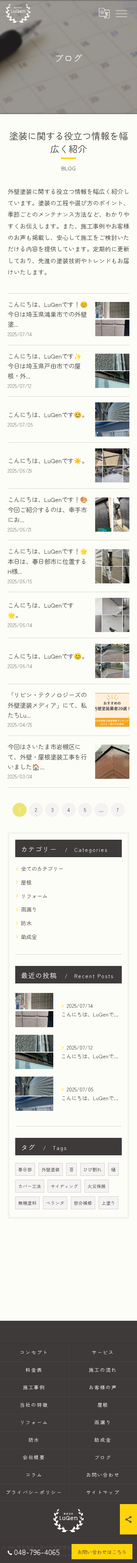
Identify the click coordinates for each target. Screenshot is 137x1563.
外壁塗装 (50, 1169)
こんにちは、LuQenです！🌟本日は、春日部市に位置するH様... (48, 561)
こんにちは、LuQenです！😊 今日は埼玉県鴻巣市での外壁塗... (48, 314)
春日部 (25, 1169)
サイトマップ (103, 1492)
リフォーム (34, 896)
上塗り (108, 1203)
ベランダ (55, 1203)
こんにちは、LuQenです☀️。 (48, 460)
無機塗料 (27, 1203)
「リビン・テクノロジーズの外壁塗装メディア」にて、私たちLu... (47, 705)
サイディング (64, 1186)
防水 (26, 923)
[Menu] (121, 13)
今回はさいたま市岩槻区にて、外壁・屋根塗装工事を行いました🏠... (47, 756)
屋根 (26, 882)
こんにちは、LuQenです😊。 (48, 414)
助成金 (29, 936)
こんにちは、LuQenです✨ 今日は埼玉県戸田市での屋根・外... (45, 366)
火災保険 (97, 1186)
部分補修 (83, 1203)
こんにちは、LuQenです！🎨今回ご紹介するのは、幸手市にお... (48, 509)
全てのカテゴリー (42, 868)
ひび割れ (92, 1169)
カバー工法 (29, 1186)
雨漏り (29, 909)
